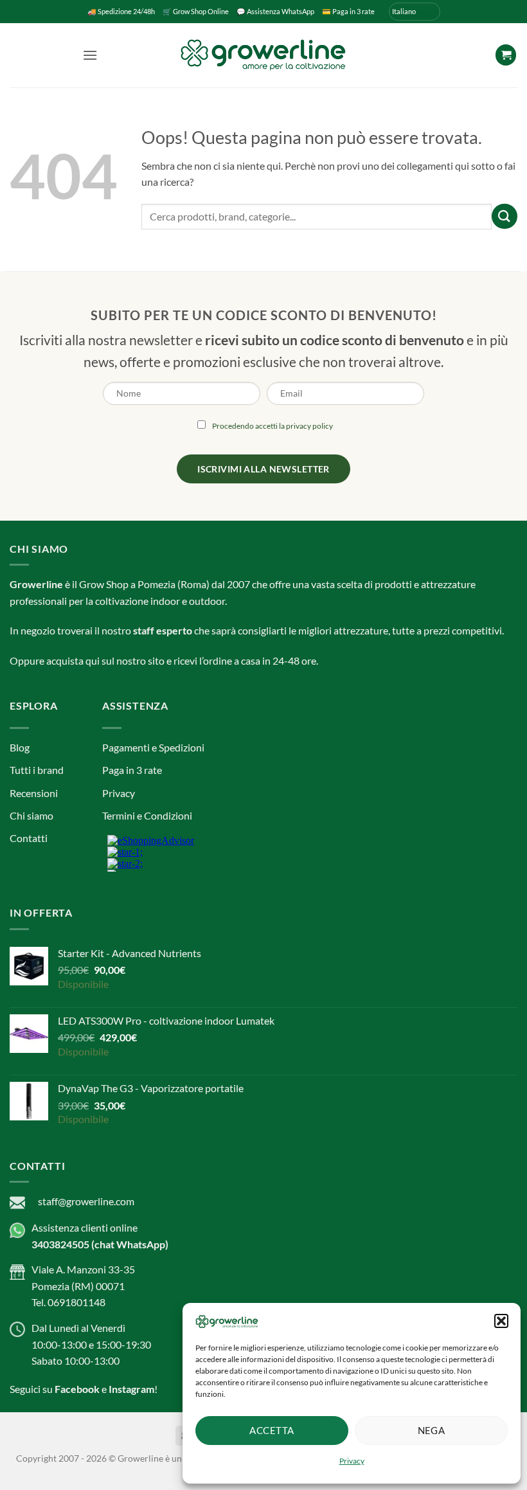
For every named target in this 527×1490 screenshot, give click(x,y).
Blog (20, 747)
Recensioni (34, 793)
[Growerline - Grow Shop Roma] (263, 55)
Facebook (77, 1389)
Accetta (271, 1430)
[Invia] (504, 216)
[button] (501, 1321)
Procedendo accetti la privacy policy (272, 426)
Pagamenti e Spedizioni (153, 747)
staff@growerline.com (86, 1201)
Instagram (131, 1389)
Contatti (29, 838)
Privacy (351, 1461)
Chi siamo (31, 815)
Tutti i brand (37, 770)
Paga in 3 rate (132, 770)
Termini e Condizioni (147, 815)
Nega (431, 1430)
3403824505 (60, 1244)
